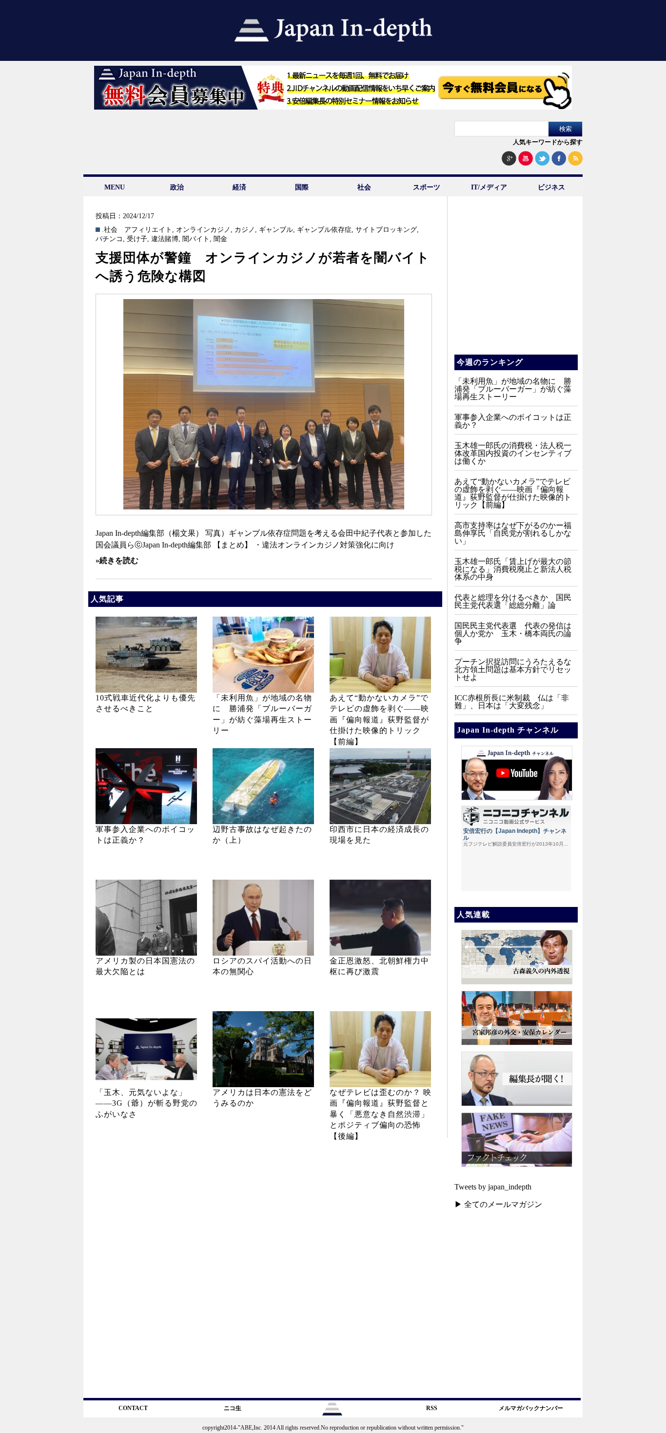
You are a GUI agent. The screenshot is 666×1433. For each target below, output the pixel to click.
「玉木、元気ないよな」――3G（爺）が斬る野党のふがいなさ (146, 1103)
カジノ (245, 229)
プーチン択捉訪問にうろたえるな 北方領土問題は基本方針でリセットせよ (516, 669)
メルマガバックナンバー (531, 1408)
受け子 (137, 239)
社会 (364, 187)
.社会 (110, 229)
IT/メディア (489, 187)
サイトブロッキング (386, 229)
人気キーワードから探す (548, 142)
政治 (177, 187)
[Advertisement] (515, 282)
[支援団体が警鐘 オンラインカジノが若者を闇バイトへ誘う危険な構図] (264, 404)
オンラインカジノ (203, 229)
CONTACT (133, 1408)
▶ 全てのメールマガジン (498, 1204)
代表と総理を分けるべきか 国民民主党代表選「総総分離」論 (512, 601)
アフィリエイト (148, 229)
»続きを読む (117, 560)
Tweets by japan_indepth (492, 1187)
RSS (431, 1408)
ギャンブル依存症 (324, 229)
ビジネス (551, 187)
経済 (239, 187)
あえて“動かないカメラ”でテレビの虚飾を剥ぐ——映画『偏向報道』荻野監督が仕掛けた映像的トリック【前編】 (379, 720)
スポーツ (426, 187)
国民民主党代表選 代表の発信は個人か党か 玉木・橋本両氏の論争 (512, 633)
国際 (302, 187)
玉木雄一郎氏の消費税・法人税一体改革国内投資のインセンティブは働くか (512, 453)
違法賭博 (164, 239)
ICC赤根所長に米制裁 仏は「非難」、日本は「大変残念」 (511, 702)
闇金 (220, 239)
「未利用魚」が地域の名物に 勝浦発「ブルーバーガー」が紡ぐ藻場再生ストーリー (512, 389)
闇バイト (196, 239)
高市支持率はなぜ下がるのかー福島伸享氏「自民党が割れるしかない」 (512, 533)
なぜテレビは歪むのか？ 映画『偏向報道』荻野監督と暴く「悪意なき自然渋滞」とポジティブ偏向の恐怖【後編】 (380, 1114)
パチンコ (109, 239)
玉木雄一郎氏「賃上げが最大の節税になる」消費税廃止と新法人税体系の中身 (512, 569)
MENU (114, 187)
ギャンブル (276, 229)
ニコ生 (232, 1408)
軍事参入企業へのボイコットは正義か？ (512, 421)
